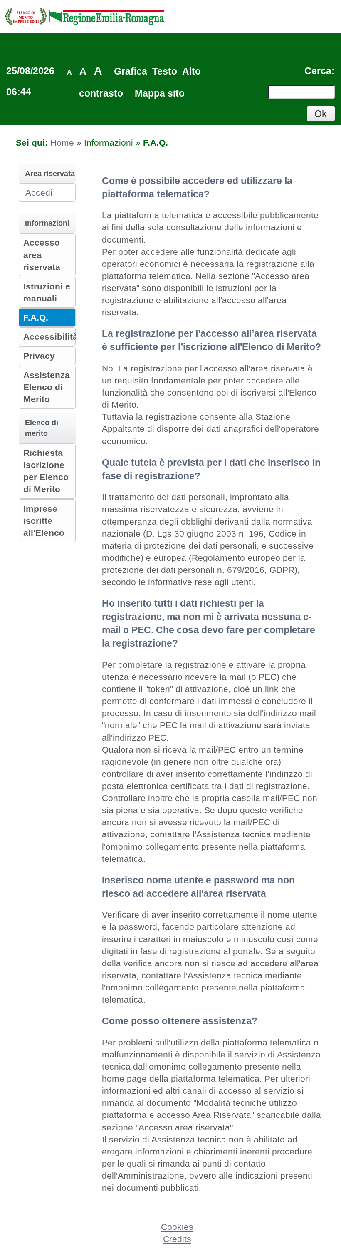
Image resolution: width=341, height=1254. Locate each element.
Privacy (39, 356)
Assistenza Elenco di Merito (46, 387)
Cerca (317, 70)
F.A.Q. (35, 317)
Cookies (177, 1227)
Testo (164, 71)
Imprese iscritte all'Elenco (43, 520)
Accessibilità (50, 336)
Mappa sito (160, 93)
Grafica (130, 71)
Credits (177, 1239)
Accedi (38, 192)
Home (62, 142)
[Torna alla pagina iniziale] (84, 16)
